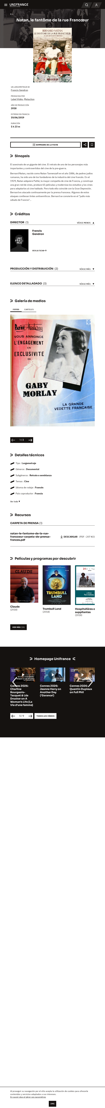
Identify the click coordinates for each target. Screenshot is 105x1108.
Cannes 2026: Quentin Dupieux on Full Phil (51, 689)
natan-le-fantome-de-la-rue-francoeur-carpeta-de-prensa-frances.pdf (30, 537)
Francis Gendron (19, 90)
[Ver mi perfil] (96, 5)
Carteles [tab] (29, 309)
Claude (15, 606)
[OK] (52, 1103)
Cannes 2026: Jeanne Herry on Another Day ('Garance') (20, 690)
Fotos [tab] (16, 309)
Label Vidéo (17, 99)
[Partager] (85, 145)
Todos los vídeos (45, 716)
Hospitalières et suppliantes (85, 610)
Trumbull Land (52, 608)
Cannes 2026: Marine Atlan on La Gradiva (82, 689)
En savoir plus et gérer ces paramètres (28, 1097)
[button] (88, 322)
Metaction (29, 99)
